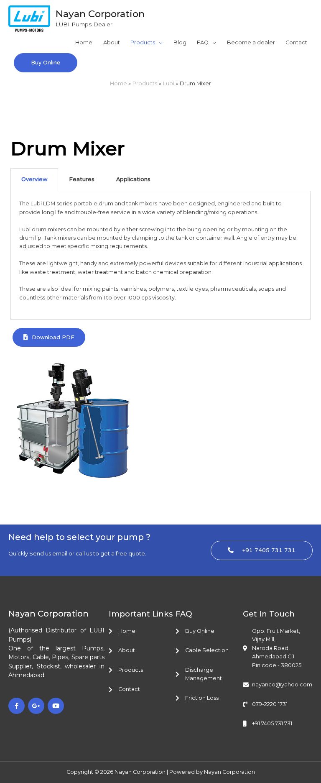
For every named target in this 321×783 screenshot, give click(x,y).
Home (83, 42)
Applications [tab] (133, 179)
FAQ (203, 42)
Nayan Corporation (100, 14)
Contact (296, 42)
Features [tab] (81, 179)
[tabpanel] (160, 255)
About (111, 42)
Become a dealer (251, 42)
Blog (179, 42)
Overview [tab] (34, 179)
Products (142, 42)
